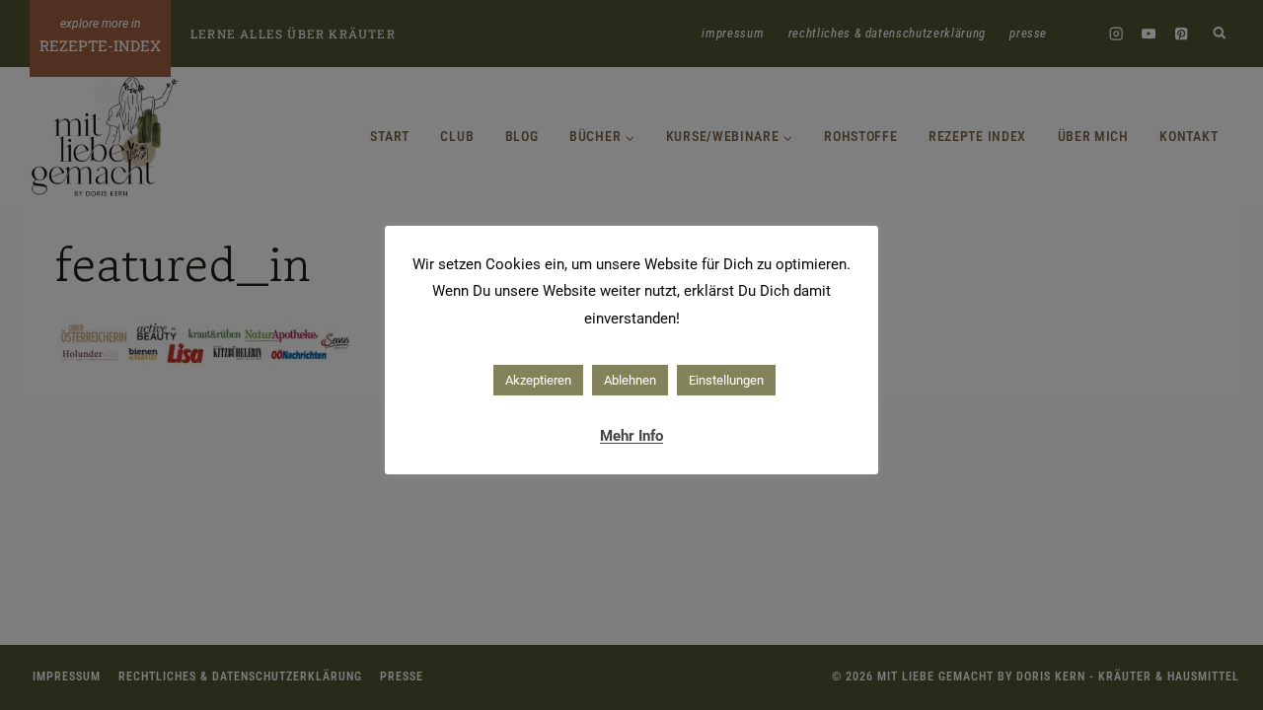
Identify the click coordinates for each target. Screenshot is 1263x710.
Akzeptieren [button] (538, 380)
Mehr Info (631, 436)
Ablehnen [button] (630, 380)
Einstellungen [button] (726, 380)
